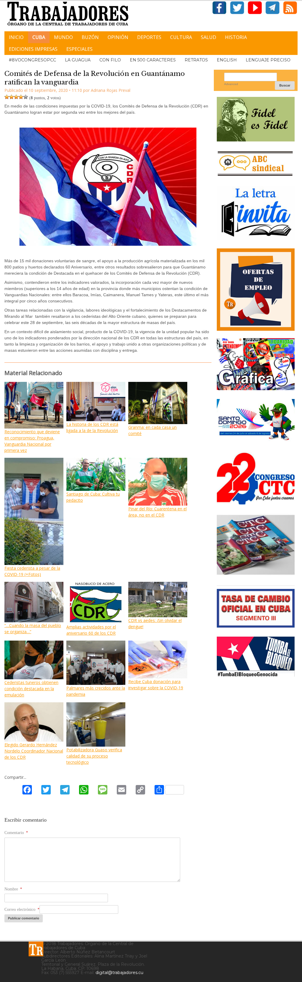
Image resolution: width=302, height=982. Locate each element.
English (227, 60)
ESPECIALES (79, 49)
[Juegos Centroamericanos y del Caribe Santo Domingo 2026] (256, 441)
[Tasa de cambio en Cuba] (256, 625)
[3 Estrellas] (16, 97)
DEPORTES (149, 37)
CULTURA (181, 37)
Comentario (16, 832)
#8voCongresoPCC (32, 60)
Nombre (13, 889)
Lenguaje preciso (268, 60)
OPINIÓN (118, 37)
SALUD (208, 37)
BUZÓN (90, 37)
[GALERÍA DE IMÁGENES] (256, 388)
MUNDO (63, 37)
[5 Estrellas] (25, 97)
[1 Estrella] (6, 97)
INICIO (16, 37)
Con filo (110, 60)
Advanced (231, 84)
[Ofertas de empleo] (256, 289)
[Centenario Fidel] (256, 139)
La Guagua (78, 60)
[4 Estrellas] (21, 97)
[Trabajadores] (36, 949)
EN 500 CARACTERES (153, 60)
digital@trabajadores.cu (119, 972)
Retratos (196, 60)
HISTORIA (236, 37)
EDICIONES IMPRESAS (33, 49)
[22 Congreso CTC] (256, 502)
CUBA (38, 37)
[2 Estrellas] (11, 97)
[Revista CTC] (256, 574)
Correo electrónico (22, 909)
